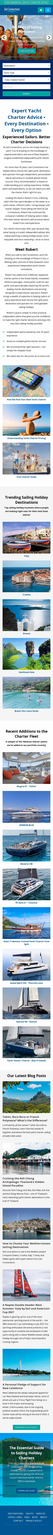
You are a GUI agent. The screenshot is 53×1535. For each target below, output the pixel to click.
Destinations (15, 1513)
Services (40, 1513)
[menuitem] (12, 10)
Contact (18, 1520)
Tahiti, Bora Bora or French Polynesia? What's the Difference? (25, 1118)
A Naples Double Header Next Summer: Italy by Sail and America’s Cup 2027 (26, 1308)
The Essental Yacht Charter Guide (26, 2)
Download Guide (26, 1490)
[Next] (49, 37)
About (43, 1517)
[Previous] (4, 37)
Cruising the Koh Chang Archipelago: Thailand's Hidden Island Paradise (23, 1182)
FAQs (26, 1517)
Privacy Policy (34, 1520)
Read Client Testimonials (26, 51)
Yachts (30, 1513)
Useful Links (15, 1517)
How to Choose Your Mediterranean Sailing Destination (26, 1245)
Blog (35, 1517)
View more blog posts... (26, 1427)
